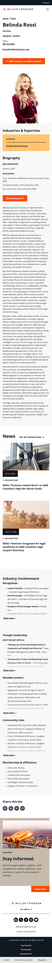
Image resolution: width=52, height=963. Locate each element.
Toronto (16, 35)
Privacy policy (26, 949)
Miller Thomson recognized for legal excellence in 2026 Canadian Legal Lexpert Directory (24, 547)
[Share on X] (16, 808)
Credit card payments (26, 931)
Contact (6, 960)
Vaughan (7, 35)
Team (13, 18)
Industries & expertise (23, 960)
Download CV (16, 198)
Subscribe (40, 889)
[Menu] (47, 9)
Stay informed (26, 945)
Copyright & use (26, 954)
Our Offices (25, 909)
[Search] (4, 3)
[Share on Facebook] (5, 808)
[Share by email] (22, 808)
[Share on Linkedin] (10, 808)
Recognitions (11, 480)
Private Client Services (17, 146)
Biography (42, 960)
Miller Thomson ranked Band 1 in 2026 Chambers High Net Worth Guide (25, 487)
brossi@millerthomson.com (16, 49)
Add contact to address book (24, 61)
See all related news (30, 437)
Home (5, 18)
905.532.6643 (9, 44)
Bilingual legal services (26, 926)
